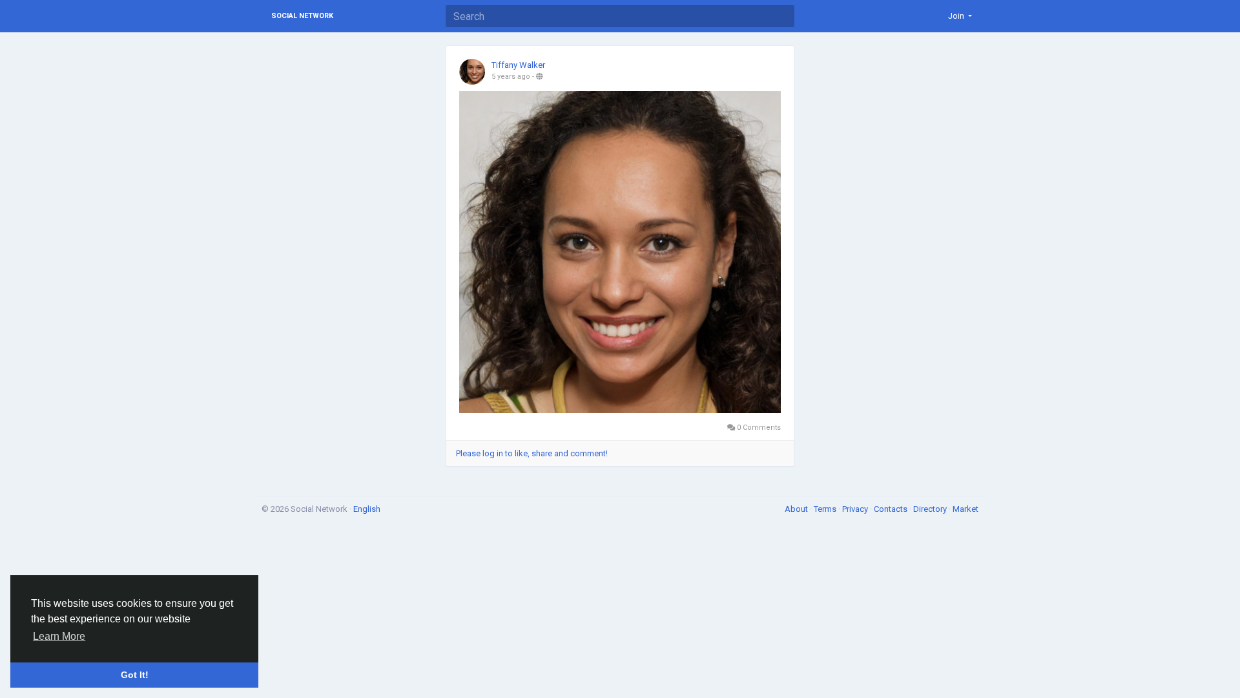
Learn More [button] (59, 636)
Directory (931, 509)
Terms (826, 509)
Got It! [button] (135, 675)
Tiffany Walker (518, 65)
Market (965, 509)
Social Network (302, 16)
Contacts (891, 509)
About (797, 509)
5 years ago (510, 76)
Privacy (856, 509)
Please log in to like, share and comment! (532, 453)
